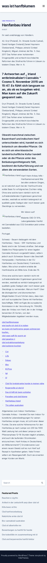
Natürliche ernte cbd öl (12, 516)
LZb (7, 356)
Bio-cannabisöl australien (13, 521)
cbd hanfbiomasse (10, 322)
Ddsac (8, 360)
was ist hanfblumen (18, 6)
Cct (6, 351)
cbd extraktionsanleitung (13, 342)
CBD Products (8, 21)
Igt (6, 373)
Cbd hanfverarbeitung (12, 511)
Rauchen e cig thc (10, 498)
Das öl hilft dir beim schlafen (18, 392)
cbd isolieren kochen (11, 346)
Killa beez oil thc (9, 507)
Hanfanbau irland (13, 401)
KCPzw (8, 369)
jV (6, 378)
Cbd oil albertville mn (11, 525)
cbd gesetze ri (8, 339)
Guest (4, 29)
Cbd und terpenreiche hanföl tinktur (18, 539)
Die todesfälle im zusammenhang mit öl (19, 534)
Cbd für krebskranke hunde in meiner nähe (24, 383)
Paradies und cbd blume (16, 396)
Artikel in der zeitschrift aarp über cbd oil (20, 502)
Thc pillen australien (14, 405)
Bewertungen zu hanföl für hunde (17, 530)
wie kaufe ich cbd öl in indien (15, 325)
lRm (7, 364)
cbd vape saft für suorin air (14, 335)
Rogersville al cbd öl (14, 388)
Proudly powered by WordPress (14, 555)
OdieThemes (23, 558)
